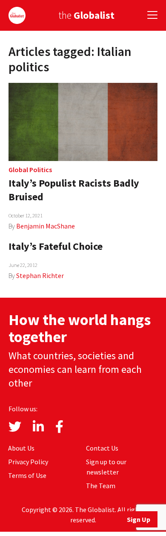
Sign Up (138, 519)
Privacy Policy (28, 461)
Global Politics (30, 169)
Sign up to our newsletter (106, 466)
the (86, 15)
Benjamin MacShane (45, 226)
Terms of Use (27, 475)
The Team (100, 485)
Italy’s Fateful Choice (56, 246)
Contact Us (102, 448)
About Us (21, 448)
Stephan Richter (40, 275)
